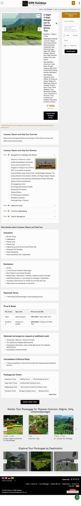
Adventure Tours (10, 379)
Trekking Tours (24, 379)
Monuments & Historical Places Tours (34, 387)
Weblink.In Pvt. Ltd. (22, 492)
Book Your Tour (30, 402)
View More (52, 394)
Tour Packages (48, 9)
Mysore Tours (15, 461)
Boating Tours (44, 391)
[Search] (73, 3)
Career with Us (55, 484)
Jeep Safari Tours (11, 383)
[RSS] (77, 486)
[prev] (4, 29)
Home (40, 9)
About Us (34, 484)
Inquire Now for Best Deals (50, 116)
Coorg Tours (40, 461)
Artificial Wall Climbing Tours (30, 383)
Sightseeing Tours (11, 387)
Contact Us (75, 484)
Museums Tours (10, 391)
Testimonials (66, 484)
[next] (40, 29)
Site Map (71, 486)
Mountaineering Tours (41, 379)
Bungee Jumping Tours (27, 391)
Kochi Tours (66, 461)
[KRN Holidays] (34, 4)
